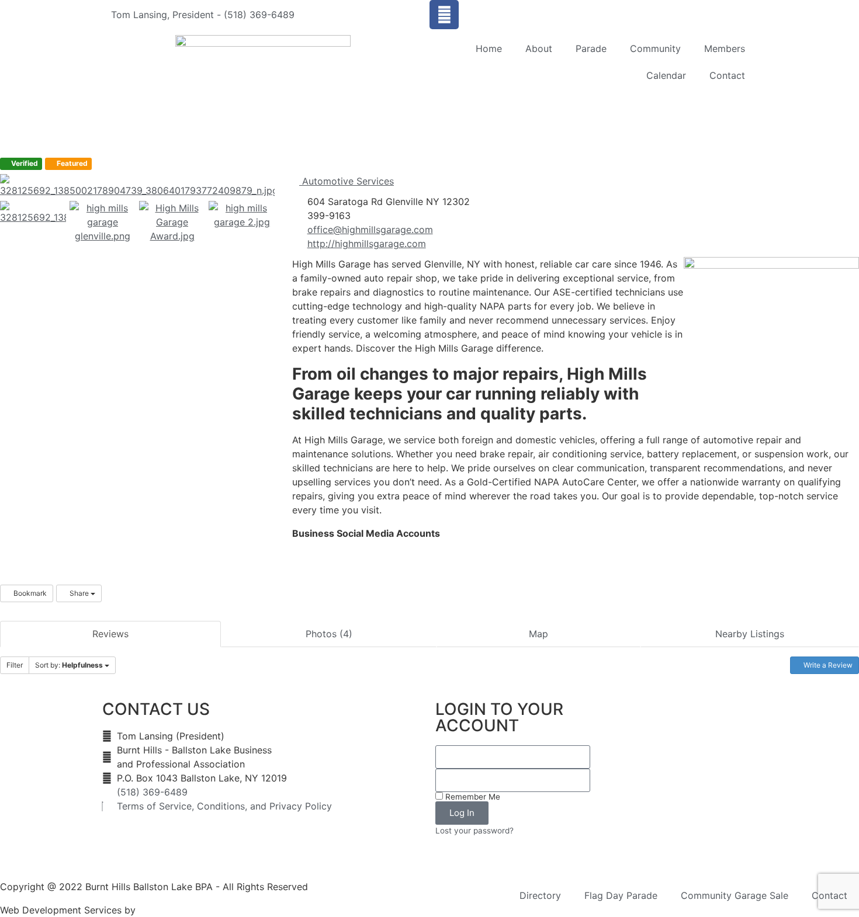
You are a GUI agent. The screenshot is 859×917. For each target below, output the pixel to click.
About (538, 48)
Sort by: (69, 665)
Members (724, 48)
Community (655, 48)
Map (538, 634)
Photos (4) (329, 634)
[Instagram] (305, 548)
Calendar (666, 75)
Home (489, 48)
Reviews (110, 634)
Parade (591, 48)
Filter (14, 665)
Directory (540, 895)
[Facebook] (444, 14)
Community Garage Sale (734, 895)
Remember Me (471, 796)
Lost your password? (474, 830)
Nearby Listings (749, 634)
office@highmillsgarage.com (370, 229)
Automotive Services (346, 181)
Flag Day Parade (620, 895)
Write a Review (827, 665)
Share (79, 593)
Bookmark (29, 593)
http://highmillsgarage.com (366, 243)
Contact (727, 75)
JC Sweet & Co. (173, 910)
